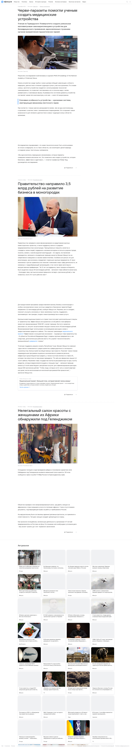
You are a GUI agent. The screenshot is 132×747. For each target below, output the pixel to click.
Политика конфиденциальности (122, 745)
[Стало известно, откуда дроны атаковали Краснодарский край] (102, 610)
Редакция (80, 745)
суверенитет (33, 341)
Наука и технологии (45, 6)
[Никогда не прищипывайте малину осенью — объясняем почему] (29, 731)
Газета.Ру (35, 6)
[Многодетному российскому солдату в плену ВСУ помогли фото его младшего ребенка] (29, 585)
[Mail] (2, 2)
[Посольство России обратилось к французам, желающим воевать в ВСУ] (78, 658)
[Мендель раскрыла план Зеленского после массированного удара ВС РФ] (53, 585)
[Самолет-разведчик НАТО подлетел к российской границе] (29, 658)
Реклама (13, 745)
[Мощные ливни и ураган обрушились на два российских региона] (53, 731)
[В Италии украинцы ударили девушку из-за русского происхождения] (53, 634)
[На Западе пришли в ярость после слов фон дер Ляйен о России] (78, 561)
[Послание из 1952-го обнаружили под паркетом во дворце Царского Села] (29, 707)
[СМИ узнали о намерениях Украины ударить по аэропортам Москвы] (102, 585)
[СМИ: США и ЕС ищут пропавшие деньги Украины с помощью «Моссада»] (102, 634)
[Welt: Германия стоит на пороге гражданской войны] (53, 707)
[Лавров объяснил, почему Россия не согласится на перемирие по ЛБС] (102, 683)
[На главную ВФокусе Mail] (7, 2)
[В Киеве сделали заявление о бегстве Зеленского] (29, 610)
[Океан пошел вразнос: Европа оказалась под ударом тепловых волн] (78, 585)
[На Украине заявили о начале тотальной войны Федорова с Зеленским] (78, 634)
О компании (7, 745)
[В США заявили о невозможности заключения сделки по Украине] (53, 610)
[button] (47, 53)
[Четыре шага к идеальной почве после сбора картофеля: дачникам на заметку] (78, 683)
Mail (2, 745)
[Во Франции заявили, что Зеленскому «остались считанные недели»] (53, 561)
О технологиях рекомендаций (107, 745)
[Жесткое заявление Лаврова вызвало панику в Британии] (102, 561)
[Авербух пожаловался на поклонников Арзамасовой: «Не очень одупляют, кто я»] (102, 731)
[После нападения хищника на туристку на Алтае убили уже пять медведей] (102, 658)
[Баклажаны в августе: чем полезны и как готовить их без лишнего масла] (29, 634)
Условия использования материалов (91, 745)
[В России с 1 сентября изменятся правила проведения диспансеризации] (102, 707)
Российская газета (37, 179)
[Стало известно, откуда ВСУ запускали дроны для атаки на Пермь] (29, 683)
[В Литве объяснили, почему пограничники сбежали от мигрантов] (78, 610)
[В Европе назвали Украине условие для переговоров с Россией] (78, 731)
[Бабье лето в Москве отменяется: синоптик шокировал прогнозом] (29, 561)
